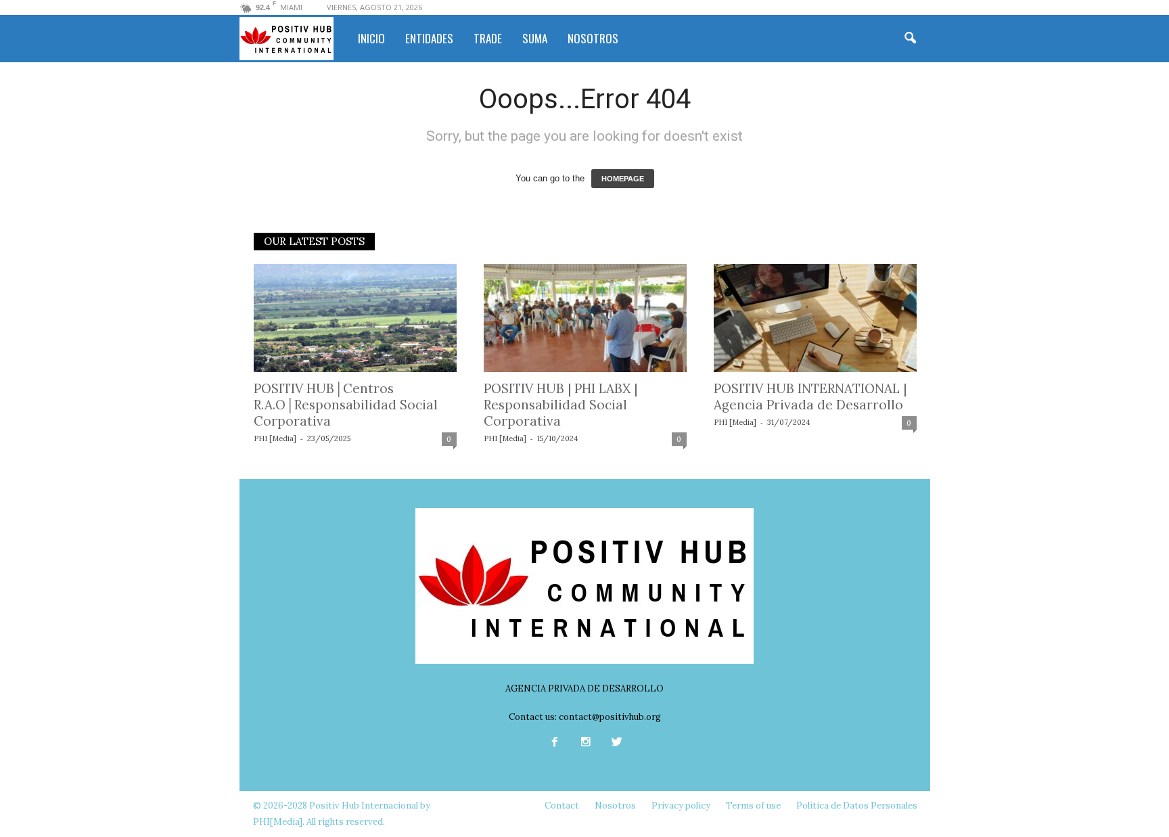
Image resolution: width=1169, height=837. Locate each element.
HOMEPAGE (622, 179)
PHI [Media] (275, 438)
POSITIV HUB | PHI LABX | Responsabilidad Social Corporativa (560, 404)
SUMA (534, 38)
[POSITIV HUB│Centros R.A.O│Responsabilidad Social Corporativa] (355, 318)
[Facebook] (554, 743)
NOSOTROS (593, 38)
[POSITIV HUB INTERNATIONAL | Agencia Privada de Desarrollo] (815, 318)
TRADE (488, 38)
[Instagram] (585, 743)
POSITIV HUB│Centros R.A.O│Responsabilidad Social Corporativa (346, 404)
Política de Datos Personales (856, 805)
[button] (910, 38)
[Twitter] (615, 743)
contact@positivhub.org (610, 717)
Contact (562, 805)
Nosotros (615, 805)
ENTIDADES (429, 38)
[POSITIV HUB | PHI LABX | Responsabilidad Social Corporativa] (585, 318)
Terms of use (753, 805)
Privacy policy (680, 805)
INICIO (371, 38)
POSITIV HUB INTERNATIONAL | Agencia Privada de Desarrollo (810, 396)
